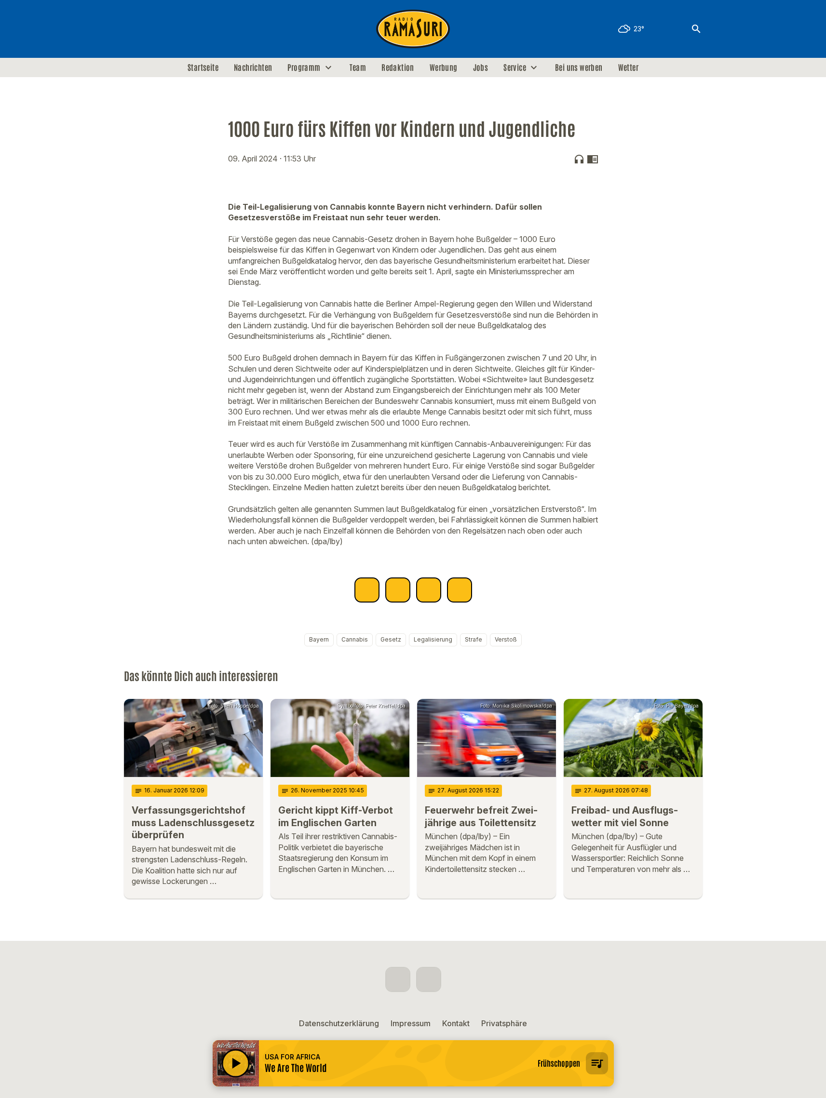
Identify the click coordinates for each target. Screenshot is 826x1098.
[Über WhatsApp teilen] (428, 590)
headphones (579, 159)
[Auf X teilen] (397, 590)
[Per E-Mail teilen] (459, 590)
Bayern (319, 639)
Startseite (203, 67)
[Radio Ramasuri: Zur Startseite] (413, 29)
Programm (303, 67)
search (696, 29)
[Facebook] (133, 29)
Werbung (444, 67)
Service (514, 67)
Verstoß (506, 639)
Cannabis (354, 639)
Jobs (480, 67)
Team (358, 67)
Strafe (473, 639)
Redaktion (397, 67)
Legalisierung (433, 639)
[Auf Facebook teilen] (367, 590)
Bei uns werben (579, 67)
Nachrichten (253, 67)
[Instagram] (152, 29)
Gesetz (390, 639)
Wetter (628, 67)
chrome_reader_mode (592, 159)
